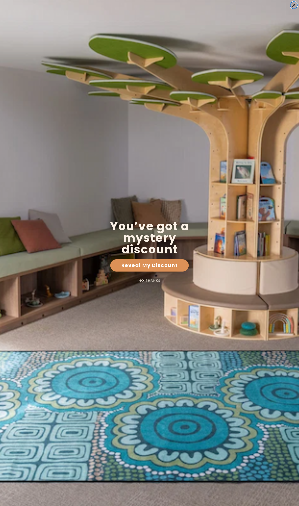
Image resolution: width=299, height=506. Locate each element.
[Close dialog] (293, 5)
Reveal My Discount (149, 265)
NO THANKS (149, 280)
